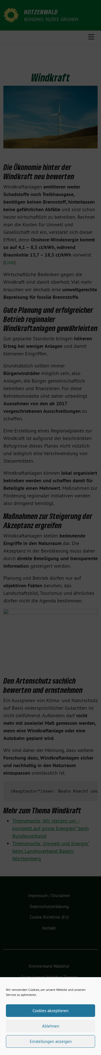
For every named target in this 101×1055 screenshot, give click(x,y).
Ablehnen (50, 1026)
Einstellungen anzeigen (51, 1041)
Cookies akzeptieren (50, 1010)
